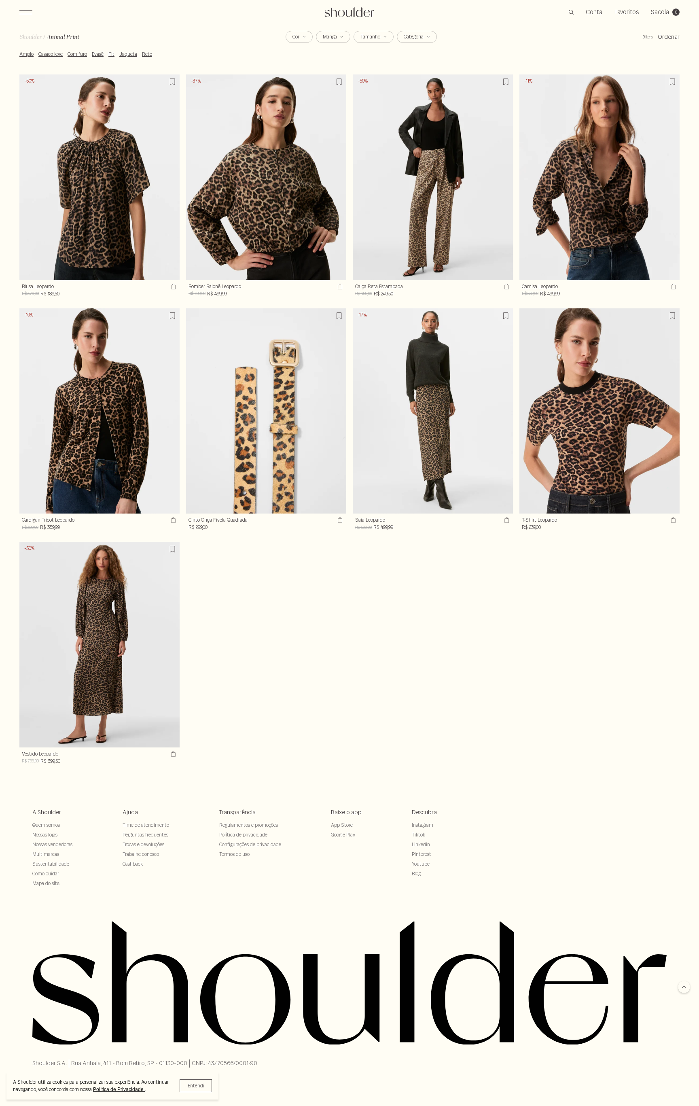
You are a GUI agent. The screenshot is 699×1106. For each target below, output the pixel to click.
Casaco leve (50, 54)
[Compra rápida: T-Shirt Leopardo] (672, 520)
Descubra (424, 812)
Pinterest (421, 854)
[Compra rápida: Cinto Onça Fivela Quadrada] (339, 520)
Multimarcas (45, 854)
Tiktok (418, 835)
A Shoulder (46, 812)
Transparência (237, 812)
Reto (147, 54)
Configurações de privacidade (250, 844)
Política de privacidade (243, 835)
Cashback (133, 864)
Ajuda (130, 812)
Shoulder (30, 37)
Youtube (421, 864)
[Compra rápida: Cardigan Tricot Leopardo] (172, 520)
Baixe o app (346, 812)
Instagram (422, 825)
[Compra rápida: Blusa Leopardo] (172, 286)
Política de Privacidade (119, 1089)
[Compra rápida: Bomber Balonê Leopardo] (339, 286)
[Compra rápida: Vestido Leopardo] (172, 754)
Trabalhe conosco (141, 854)
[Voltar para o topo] (684, 988)
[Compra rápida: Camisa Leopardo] (672, 286)
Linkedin (421, 844)
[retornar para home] (350, 12)
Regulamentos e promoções (248, 825)
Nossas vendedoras (52, 844)
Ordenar (669, 36)
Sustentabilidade (50, 864)
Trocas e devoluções (143, 844)
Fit (111, 54)
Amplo (26, 54)
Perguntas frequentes (145, 835)
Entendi (196, 1086)
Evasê (98, 54)
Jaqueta (128, 54)
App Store (342, 825)
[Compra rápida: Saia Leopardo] (505, 520)
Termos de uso (234, 854)
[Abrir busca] (571, 12)
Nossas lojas (44, 835)
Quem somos (46, 825)
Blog (416, 873)
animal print (63, 37)
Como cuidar (45, 873)
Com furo (77, 54)
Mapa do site (45, 883)
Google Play (343, 835)
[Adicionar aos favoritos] (172, 82)
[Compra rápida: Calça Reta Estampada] (505, 286)
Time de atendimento (146, 825)
